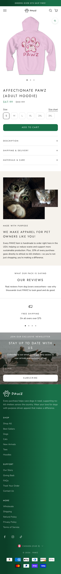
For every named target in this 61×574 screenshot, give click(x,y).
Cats (5, 439)
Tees (5, 449)
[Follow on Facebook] (4, 536)
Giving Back (8, 475)
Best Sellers (9, 428)
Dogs (5, 434)
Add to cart (30, 127)
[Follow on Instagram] (12, 536)
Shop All (7, 423)
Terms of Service (11, 527)
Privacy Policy (9, 522)
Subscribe (30, 378)
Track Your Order (11, 485)
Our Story (8, 470)
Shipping (7, 511)
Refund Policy (10, 516)
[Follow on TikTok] (21, 536)
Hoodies (7, 454)
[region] (30, 312)
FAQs (6, 480)
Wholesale (8, 506)
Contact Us (8, 490)
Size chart (53, 109)
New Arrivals (9, 444)
